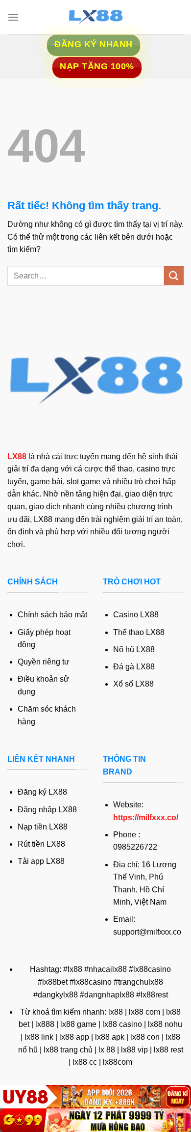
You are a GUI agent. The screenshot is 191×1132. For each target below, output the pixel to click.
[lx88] (95, 17)
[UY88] (95, 1096)
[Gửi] (174, 275)
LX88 (16, 456)
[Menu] (13, 17)
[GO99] (95, 1120)
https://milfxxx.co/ (145, 817)
